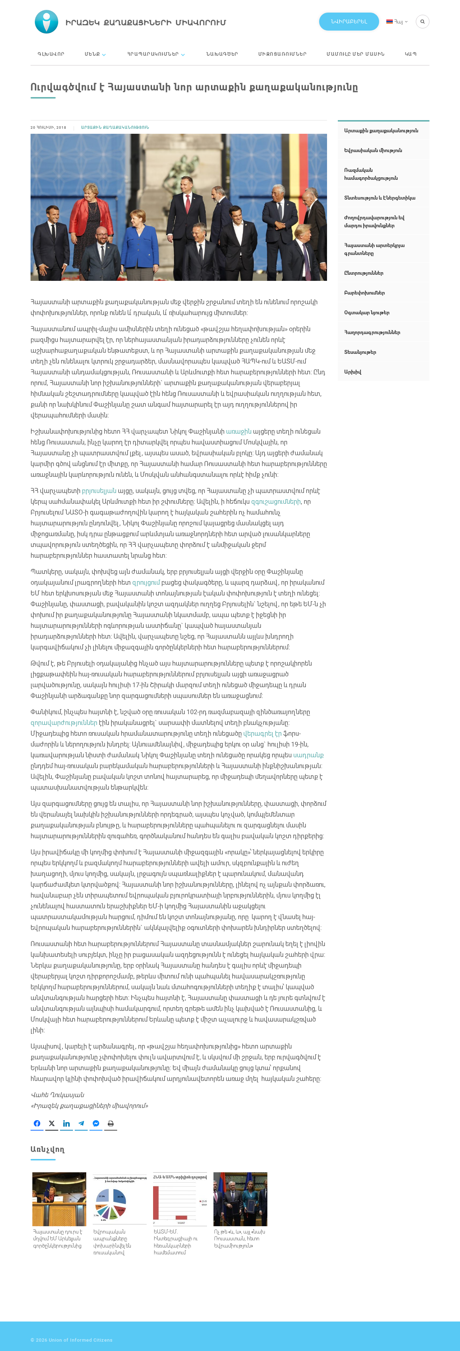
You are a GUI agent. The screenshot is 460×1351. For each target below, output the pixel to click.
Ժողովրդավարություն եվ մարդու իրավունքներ (374, 221)
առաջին (239, 431)
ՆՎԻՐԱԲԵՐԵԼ (349, 21)
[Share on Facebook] (37, 1124)
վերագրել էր (262, 733)
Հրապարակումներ (153, 54)
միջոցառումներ (282, 54)
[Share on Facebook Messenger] (95, 1124)
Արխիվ (352, 371)
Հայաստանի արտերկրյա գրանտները (374, 249)
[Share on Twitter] (51, 1124)
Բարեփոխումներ (364, 292)
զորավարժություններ (64, 722)
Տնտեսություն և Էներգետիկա (379, 197)
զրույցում (146, 582)
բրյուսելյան (99, 490)
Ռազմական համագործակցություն (371, 173)
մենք (92, 54)
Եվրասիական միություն (373, 150)
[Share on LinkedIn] (66, 1124)
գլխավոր (51, 54)
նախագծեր (222, 54)
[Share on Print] (110, 1124)
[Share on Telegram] (81, 1124)
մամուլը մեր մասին (356, 54)
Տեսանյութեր (360, 351)
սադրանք (308, 754)
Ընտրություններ (363, 272)
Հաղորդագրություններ (372, 332)
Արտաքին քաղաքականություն (115, 127)
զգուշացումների (276, 501)
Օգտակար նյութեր (367, 312)
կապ (411, 54)
